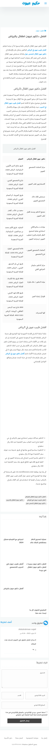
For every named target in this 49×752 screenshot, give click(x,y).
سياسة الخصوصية (32, 738)
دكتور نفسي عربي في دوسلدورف (31, 18)
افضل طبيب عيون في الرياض (36, 500)
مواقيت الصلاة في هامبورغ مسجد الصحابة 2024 (19, 16)
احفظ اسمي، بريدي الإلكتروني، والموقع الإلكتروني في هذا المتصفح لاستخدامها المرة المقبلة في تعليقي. (26, 713)
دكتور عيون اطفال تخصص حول (36, 503)
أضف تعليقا (6, 622)
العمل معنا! (19, 738)
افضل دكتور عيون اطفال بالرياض (35, 497)
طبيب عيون (40, 31)
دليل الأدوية (8, 738)
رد (35, 649)
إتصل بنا (44, 738)
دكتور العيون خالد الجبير (43, 19)
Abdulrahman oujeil (27, 629)
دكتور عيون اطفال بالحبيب (14, 500)
